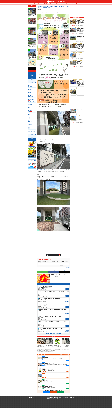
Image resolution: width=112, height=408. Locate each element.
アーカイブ (81, 3)
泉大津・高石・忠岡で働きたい (43, 284)
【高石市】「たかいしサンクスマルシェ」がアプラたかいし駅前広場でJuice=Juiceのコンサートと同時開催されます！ (80, 119)
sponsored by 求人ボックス (51, 284)
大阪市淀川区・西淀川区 (31, 88)
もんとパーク (39, 351)
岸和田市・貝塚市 (30, 128)
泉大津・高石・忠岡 (60, 1)
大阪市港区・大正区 (30, 96)
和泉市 (29, 127)
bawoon (41, 352)
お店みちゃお (57, 3)
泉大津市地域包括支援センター (48, 351)
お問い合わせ (69, 397)
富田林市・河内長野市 (31, 130)
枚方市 (29, 117)
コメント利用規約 (68, 267)
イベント (71, 3)
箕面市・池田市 (30, 110)
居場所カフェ (42, 351)
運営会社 (52, 397)
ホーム (49, 397)
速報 (76, 3)
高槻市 (29, 114)
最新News (35, 3)
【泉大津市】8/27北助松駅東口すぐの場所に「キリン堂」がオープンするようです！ (32, 36)
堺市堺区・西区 (30, 121)
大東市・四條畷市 (30, 104)
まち (62, 3)
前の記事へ (43, 270)
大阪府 (45, 9)
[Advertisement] (77, 10)
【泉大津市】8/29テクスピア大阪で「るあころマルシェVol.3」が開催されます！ (32, 57)
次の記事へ (64, 270)
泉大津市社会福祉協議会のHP (42, 169)
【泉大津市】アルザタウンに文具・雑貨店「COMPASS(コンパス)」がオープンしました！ (32, 26)
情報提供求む (56, 397)
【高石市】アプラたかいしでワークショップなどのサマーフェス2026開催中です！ (80, 110)
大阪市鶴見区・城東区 (31, 92)
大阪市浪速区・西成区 (31, 101)
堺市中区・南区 (30, 124)
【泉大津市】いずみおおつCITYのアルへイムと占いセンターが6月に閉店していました (80, 62)
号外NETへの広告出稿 (63, 397)
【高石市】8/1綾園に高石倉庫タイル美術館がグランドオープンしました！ (32, 15)
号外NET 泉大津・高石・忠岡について (53, 398)
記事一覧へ (53, 270)
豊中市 (30, 111)
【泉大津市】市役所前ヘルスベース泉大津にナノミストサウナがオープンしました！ (80, 91)
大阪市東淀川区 (30, 86)
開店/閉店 (45, 3)
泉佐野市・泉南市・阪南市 (31, 131)
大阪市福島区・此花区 (31, 89)
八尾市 (29, 120)
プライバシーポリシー (75, 397)
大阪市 (29, 85)
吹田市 (29, 107)
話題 (66, 3)
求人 (40, 3)
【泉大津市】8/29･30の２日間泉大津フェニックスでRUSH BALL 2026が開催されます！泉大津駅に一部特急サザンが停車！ (80, 38)
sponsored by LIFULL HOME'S (64, 354)
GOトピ (30, 3)
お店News (51, 3)
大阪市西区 (29, 95)
